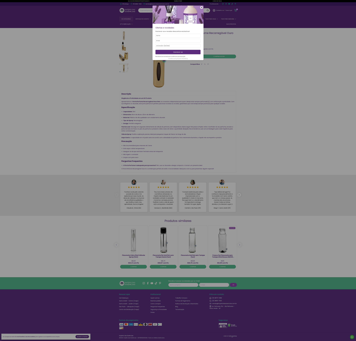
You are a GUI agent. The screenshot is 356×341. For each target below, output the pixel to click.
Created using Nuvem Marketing (178, 58)
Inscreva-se (178, 52)
